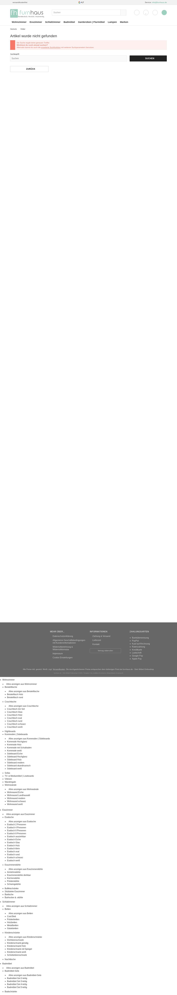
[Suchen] (123, 12)
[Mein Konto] (136, 12)
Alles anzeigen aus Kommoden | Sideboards (29, 739)
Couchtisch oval (14, 718)
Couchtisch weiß (15, 727)
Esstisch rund (13, 854)
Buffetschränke (12, 888)
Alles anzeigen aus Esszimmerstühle (26, 869)
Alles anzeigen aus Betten (21, 913)
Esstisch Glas (13, 842)
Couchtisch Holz (14, 715)
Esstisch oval (13, 851)
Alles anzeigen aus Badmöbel (20, 968)
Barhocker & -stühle (14, 897)
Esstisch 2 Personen (16, 824)
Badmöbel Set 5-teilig (17, 987)
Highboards (10, 731)
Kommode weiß (14, 751)
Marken (124, 22)
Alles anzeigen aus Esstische (22, 821)
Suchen (148, 58)
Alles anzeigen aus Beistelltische (24, 691)
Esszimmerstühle (13, 865)
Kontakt (95, 644)
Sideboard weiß (14, 769)
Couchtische (10, 702)
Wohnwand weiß (15, 804)
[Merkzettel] (146, 12)
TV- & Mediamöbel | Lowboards (19, 776)
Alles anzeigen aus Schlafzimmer (21, 906)
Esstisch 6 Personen (16, 830)
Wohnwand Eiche (15, 792)
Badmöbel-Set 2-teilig (17, 978)
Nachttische (10, 959)
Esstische (9, 817)
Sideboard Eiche (15, 754)
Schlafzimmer (52, 22)
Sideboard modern (15, 763)
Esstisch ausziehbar (16, 836)
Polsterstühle (13, 881)
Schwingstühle (14, 884)
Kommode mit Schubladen (19, 748)
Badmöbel (69, 22)
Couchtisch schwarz (16, 724)
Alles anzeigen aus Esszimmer (20, 814)
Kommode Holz (14, 745)
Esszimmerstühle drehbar (19, 875)
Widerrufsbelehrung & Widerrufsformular (63, 648)
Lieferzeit (96, 640)
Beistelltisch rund (15, 697)
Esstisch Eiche (14, 839)
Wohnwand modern (16, 798)
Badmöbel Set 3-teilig (17, 981)
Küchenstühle (13, 878)
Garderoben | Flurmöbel (91, 22)
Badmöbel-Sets (12, 971)
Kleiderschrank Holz (16, 946)
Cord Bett (11, 916)
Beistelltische (11, 687)
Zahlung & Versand (101, 636)
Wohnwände (10, 785)
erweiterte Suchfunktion (51, 47)
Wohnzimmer (19, 22)
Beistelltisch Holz (15, 694)
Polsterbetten (13, 919)
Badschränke (11, 991)
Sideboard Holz (14, 760)
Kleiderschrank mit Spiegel (19, 949)
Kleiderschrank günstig (17, 943)
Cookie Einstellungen (63, 657)
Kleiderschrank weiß (16, 952)
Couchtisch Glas (14, 712)
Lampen (112, 22)
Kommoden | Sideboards (16, 734)
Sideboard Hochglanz (17, 757)
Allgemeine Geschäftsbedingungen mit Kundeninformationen (69, 641)
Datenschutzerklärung (63, 636)
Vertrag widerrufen (105, 651)
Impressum (58, 653)
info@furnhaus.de (159, 2)
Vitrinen (8, 779)
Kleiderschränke (12, 933)
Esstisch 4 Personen (16, 827)
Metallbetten (12, 925)
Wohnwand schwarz (16, 801)
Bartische (9, 894)
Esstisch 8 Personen (16, 833)
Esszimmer (36, 22)
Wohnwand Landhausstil (18, 795)
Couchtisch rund (14, 721)
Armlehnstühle (13, 872)
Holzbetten (12, 922)
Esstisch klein (13, 848)
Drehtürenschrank (15, 940)
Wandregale (10, 782)
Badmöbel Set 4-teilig (17, 984)
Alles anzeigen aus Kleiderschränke (25, 937)
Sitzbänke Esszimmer (15, 891)
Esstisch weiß (13, 860)
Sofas (7, 773)
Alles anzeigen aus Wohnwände (24, 789)
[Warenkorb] (155, 12)
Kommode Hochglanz (17, 742)
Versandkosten (59, 669)
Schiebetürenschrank (17, 955)
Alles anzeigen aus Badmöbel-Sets (25, 975)
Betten (8, 909)
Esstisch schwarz (15, 857)
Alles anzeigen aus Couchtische (24, 706)
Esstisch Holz (13, 845)
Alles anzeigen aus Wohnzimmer (21, 684)
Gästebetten (12, 928)
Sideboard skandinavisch (19, 766)
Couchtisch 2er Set (16, 709)
